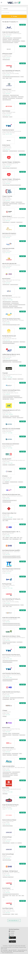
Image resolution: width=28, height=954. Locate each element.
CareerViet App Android (12, 938)
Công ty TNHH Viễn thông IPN (8, 585)
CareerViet (4, 838)
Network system (20, 96)
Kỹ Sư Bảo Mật (5, 464)
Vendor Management (6, 773)
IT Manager (4, 710)
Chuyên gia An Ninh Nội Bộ (8, 248)
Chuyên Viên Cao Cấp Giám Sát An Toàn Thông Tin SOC (11, 623)
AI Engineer (5, 476)
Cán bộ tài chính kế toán (6, 303)
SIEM (3, 537)
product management (13, 773)
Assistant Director (19, 222)
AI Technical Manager (7, 837)
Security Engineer (6, 278)
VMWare (12, 914)
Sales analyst (5, 733)
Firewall (11, 537)
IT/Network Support (6, 89)
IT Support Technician (7, 196)
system (7, 78)
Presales (22, 76)
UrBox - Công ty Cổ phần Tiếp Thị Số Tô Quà (11, 280)
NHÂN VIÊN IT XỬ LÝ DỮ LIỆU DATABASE (11, 428)
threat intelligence (15, 539)
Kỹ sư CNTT (16, 42)
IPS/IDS (15, 537)
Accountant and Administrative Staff (19, 304)
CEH (13, 699)
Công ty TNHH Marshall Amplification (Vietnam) (12, 374)
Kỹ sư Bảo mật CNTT (6, 458)
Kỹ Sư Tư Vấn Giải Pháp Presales (8, 775)
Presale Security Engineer (8, 129)
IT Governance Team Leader (14, 416)
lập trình (10, 116)
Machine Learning (5, 483)
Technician (10, 39)
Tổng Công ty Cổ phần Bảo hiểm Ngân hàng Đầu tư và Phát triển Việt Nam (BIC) (14, 460)
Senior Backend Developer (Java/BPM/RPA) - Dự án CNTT (11, 550)
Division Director (16, 341)
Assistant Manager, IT (7, 216)
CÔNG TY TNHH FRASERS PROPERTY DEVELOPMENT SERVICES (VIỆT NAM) (14, 217)
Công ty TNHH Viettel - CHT (8, 72)
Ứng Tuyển (22, 24)
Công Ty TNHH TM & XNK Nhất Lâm (9, 806)
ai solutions (12, 842)
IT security (14, 417)
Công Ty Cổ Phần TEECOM (7, 570)
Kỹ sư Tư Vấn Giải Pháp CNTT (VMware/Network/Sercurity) (11, 70)
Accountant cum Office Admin (7, 304)
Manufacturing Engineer (18, 397)
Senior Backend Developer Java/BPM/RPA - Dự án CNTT (11, 556)
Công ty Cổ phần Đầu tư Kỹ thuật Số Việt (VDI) (11, 131)
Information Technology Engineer (8, 42)
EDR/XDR (7, 537)
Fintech (4, 736)
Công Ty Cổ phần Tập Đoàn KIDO (9, 749)
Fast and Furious (5, 514)
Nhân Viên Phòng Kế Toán (7, 301)
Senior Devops (5, 793)
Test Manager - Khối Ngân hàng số (10, 871)
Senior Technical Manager (8, 854)
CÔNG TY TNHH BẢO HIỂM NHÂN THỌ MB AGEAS (12, 495)
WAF (18, 537)
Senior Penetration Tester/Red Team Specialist (11, 654)
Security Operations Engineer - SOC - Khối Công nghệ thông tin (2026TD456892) (11, 531)
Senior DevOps (5, 787)
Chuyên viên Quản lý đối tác (8, 766)
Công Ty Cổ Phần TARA (7, 477)
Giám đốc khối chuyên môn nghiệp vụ (8, 343)
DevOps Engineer (6, 145)
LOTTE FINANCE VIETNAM (7, 821)
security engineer (5, 895)
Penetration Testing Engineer (7, 662)
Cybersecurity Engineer (14, 284)
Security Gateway (5, 539)
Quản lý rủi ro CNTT (20, 417)
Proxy (10, 539)
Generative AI (20, 481)
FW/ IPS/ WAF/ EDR (6, 697)
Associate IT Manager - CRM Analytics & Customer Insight (11, 179)
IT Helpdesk (13, 202)
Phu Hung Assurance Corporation (9, 234)
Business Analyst (6, 727)
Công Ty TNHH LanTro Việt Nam (9, 90)
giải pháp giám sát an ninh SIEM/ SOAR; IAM (17, 697)
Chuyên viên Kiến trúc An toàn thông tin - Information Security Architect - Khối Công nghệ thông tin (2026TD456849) (11, 691)
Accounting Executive (15, 303)
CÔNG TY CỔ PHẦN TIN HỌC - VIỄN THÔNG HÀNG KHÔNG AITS (14, 767)
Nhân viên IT (8, 205)
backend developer (15, 753)
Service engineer (5, 203)
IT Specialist (5, 373)
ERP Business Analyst (7, 53)
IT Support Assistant (21, 203)
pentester (4, 643)
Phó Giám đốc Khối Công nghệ (9, 335)
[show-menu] (3, 2)
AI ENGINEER (7, 481)
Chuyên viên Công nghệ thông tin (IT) (10, 32)
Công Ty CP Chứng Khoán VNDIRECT (9, 619)
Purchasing (16, 775)
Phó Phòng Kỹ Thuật (6, 583)
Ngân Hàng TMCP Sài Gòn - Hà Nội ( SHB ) (10, 551)
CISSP (23, 895)
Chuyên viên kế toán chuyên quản (8, 307)
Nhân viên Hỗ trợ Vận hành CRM (9, 263)
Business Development (6, 776)
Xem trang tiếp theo (13, 920)
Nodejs (20, 753)
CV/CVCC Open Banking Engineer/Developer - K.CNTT (11, 318)
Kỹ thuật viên (5, 39)
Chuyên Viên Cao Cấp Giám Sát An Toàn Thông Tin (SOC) (11, 617)
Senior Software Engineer (8, 747)
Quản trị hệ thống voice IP (7, 99)
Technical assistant (19, 202)
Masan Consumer (5, 249)
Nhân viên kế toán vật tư (18, 307)
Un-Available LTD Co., (6, 55)
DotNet (7, 520)
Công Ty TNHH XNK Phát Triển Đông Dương (11, 265)
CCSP (20, 895)
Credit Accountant (15, 301)
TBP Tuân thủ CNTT (6, 416)
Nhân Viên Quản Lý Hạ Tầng (7, 361)
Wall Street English (6, 197)
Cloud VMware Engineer (7, 908)
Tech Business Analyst (15, 733)
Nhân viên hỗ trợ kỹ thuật (13, 203)
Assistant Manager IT (6, 222)
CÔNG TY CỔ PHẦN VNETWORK (8, 112)
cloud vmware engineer (6, 914)
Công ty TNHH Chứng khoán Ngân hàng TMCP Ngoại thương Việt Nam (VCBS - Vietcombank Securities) (14, 637)
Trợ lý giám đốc (13, 222)
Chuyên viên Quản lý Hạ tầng (16, 361)
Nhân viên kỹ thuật (16, 39)
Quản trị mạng (5, 98)
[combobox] (14, 9)
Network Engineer (14, 96)
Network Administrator (6, 96)
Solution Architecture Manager (9, 819)
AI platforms (19, 842)
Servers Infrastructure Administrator (10, 443)
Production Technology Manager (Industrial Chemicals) (11, 390)
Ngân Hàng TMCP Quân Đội (8, 533)
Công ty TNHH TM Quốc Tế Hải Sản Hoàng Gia (11, 33)
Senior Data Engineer (7, 295)
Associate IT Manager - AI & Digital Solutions (11, 162)
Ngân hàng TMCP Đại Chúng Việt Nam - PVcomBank (13, 320)
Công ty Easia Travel (6, 711)
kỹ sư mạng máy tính (19, 98)
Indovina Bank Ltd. (6, 411)
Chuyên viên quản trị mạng (14, 95)
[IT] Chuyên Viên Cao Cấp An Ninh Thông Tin (11, 494)
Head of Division (22, 341)
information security (6, 284)
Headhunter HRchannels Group (8, 391)
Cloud (10, 78)
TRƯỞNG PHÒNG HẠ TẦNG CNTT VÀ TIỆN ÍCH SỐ (11, 354)
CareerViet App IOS (11, 942)
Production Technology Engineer (8, 397)
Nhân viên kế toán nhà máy (13, 306)
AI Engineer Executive (13, 481)
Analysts (9, 733)
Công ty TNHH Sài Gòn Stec (8, 430)
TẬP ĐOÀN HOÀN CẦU (6, 337)
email (21, 537)
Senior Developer (6, 110)
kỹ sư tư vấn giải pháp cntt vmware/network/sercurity (11, 76)
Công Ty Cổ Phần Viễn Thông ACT (9, 355)
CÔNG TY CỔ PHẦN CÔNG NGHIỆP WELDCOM (11, 789)
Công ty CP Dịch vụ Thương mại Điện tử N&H (11, 297)
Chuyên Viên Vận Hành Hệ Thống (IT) (10, 804)
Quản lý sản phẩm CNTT (16, 772)
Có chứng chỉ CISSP (6, 699)
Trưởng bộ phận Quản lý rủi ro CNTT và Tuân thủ (11, 410)
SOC (20, 539)
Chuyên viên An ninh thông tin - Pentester (11, 636)
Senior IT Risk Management (7, 417)
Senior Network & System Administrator (11, 568)
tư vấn (4, 78)
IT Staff (4, 205)
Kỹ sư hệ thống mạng (11, 98)
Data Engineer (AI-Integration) (9, 233)
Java (3, 520)
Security (8, 643)
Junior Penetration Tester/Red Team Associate (11, 673)
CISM (11, 699)
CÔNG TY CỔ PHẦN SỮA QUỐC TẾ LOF (10, 163)
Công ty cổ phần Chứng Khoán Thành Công (11, 728)
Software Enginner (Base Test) (9, 513)
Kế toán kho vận (5, 306)
